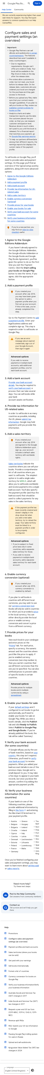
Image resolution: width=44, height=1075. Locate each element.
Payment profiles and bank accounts (23, 947)
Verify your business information (24, 986)
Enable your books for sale (19, 208)
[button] (4, 3)
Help (6, 927)
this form (19, 810)
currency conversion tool (23, 606)
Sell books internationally (19, 966)
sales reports (13, 868)
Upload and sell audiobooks (20, 1042)
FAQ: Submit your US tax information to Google (23, 1027)
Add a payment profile (17, 182)
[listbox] (17, 1070)
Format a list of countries (19, 971)
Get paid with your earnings (20, 960)
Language (10, 1067)
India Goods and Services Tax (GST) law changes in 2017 (23, 1002)
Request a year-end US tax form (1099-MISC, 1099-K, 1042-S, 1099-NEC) (23, 1012)
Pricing (12, 645)
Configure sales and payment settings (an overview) (21, 940)
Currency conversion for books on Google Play (22, 978)
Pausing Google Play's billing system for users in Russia (23, 1035)
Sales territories (16, 464)
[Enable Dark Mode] (32, 1070)
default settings (22, 707)
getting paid (33, 866)
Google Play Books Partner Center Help (17, 3)
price (36, 612)
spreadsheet (16, 695)
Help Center (6, 10)
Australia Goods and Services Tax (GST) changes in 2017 (22, 994)
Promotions (13, 933)
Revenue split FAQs (16, 1020)
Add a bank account (16, 186)
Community (19, 10)
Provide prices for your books (20, 205)
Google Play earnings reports (23, 136)
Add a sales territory (16, 195)
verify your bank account (20, 388)
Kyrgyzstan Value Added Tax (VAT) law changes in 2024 (24, 1049)
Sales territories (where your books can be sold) (23, 953)
